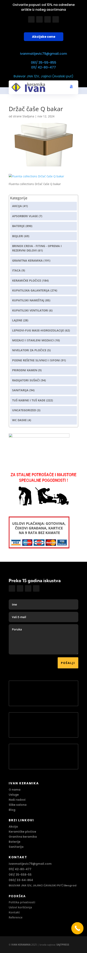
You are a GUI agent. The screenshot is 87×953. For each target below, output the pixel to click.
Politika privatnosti (22, 902)
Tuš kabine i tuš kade (28, 400)
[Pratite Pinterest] (55, 19)
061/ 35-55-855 (43, 62)
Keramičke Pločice (26, 280)
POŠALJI (68, 663)
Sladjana (28, 116)
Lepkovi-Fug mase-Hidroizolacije (38, 330)
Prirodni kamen (24, 370)
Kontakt (14, 912)
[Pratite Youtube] (47, 19)
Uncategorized (24, 410)
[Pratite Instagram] (39, 19)
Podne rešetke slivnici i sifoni (36, 360)
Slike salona (18, 805)
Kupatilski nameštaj (28, 300)
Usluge (14, 795)
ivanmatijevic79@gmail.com (43, 53)
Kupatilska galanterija (31, 290)
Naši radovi (17, 800)
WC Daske (19, 420)
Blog (12, 810)
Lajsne (17, 320)
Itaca (16, 270)
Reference (15, 917)
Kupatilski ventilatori (30, 310)
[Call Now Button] (77, 928)
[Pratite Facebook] (31, 19)
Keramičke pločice (22, 832)
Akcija (17, 206)
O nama (14, 790)
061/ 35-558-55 (20, 875)
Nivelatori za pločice (29, 350)
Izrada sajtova (47, 944)
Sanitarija (20, 390)
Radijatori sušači (26, 380)
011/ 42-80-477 (43, 67)
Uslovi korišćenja (20, 907)
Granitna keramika (27, 260)
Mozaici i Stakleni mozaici (33, 340)
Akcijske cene (43, 36)
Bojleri (17, 236)
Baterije (18, 226)
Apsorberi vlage (25, 216)
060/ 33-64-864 (21, 880)
